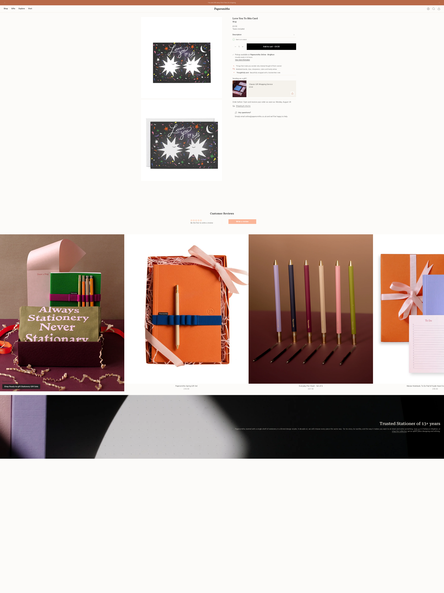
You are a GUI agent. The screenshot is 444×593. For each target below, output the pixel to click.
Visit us (417, 429)
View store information (242, 60)
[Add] (292, 93)
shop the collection (399, 431)
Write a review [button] (242, 221)
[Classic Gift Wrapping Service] (239, 88)
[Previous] (5, 3)
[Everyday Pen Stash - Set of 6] (311, 309)
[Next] (439, 3)
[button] (6, 9)
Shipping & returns (243, 106)
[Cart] (439, 9)
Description (237, 35)
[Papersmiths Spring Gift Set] (186, 309)
